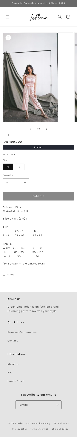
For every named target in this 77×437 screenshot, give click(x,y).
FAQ (9, 372)
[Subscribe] (57, 404)
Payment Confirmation (22, 332)
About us (13, 364)
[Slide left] (30, 129)
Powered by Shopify (40, 423)
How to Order (15, 381)
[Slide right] (47, 129)
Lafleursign (23, 423)
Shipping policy (60, 429)
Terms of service (39, 429)
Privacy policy (19, 429)
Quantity (8, 175)
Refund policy (61, 423)
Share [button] (10, 274)
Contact (12, 340)
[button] (7, 17)
